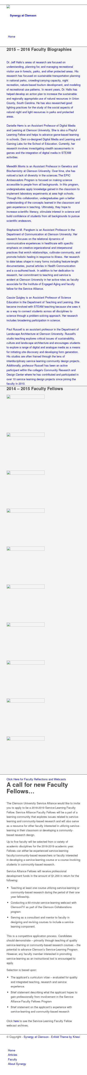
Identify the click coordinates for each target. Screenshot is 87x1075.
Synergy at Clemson (36, 1037)
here (16, 1021)
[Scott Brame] (26, 436)
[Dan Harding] (26, 512)
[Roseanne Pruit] (26, 625)
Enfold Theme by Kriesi (65, 1037)
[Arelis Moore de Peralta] (26, 588)
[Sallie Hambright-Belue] (26, 474)
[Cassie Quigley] (26, 663)
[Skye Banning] (26, 398)
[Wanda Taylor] (26, 739)
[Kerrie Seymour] (26, 701)
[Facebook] (9, 1041)
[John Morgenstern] (26, 550)
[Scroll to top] (1, 1073)
